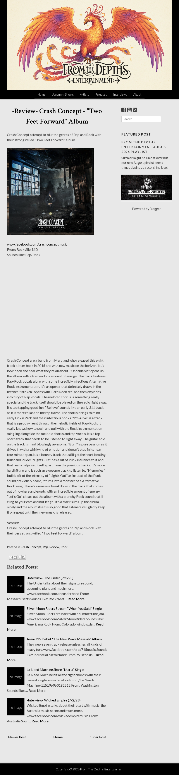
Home (41, 94)
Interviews (120, 94)
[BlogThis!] (15, 557)
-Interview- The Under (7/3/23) (50, 578)
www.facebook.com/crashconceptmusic (37, 244)
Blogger (155, 209)
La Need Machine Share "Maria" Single (55, 669)
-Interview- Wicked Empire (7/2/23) (54, 700)
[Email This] (11, 557)
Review (54, 547)
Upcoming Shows (63, 94)
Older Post (98, 737)
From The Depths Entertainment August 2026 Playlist (144, 146)
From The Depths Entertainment (102, 769)
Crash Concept (31, 547)
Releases (101, 94)
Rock (64, 547)
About (137, 94)
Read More (76, 599)
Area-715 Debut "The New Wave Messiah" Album (64, 639)
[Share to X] (19, 557)
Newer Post (17, 737)
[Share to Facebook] (23, 557)
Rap (45, 547)
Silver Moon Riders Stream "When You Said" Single (64, 608)
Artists (84, 94)
